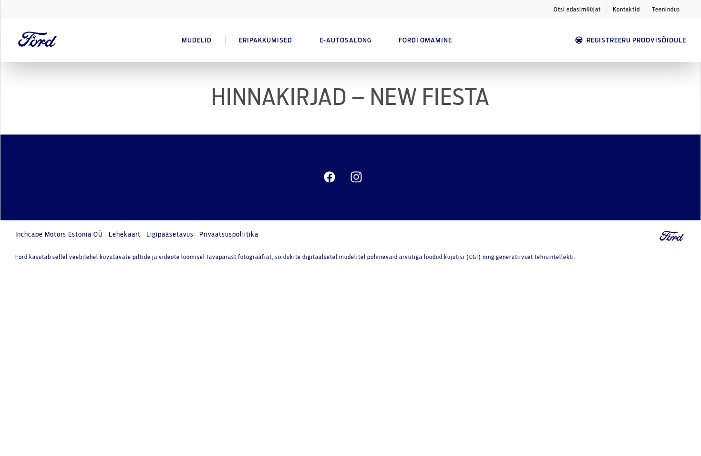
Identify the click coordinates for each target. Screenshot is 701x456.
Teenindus (666, 9)
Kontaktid (626, 9)
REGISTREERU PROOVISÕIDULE (636, 40)
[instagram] (356, 177)
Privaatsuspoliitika (228, 234)
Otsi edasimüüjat (577, 9)
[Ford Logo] (38, 40)
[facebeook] (329, 177)
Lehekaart (125, 234)
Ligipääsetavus (170, 234)
